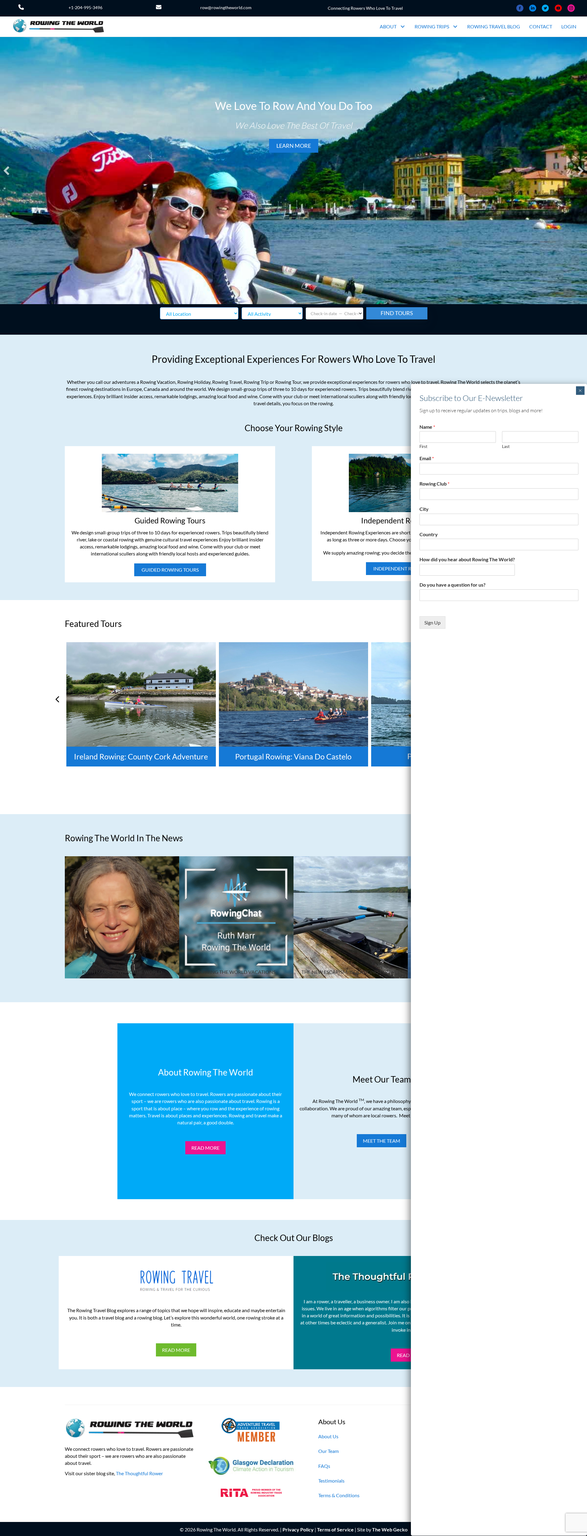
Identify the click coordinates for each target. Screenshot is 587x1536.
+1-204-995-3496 (85, 7)
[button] (402, 26)
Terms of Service (335, 1529)
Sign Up (432, 622)
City (424, 509)
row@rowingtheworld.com (226, 7)
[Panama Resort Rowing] (293, 704)
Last (506, 446)
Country (428, 534)
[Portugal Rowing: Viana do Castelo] (141, 704)
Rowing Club (434, 483)
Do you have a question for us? (452, 585)
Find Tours (397, 313)
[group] (141, 704)
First (423, 446)
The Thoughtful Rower (139, 1473)
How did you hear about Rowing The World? (467, 559)
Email (426, 458)
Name (427, 427)
